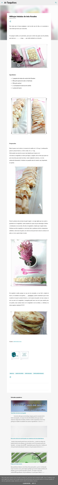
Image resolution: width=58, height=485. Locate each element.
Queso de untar (19, 373)
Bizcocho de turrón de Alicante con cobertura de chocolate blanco (27, 438)
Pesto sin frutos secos (16, 464)
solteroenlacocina (17, 341)
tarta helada (28, 373)
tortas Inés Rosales (38, 373)
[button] (10, 21)
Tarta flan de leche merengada (18, 413)
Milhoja (12, 373)
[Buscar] (18, 2)
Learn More (26, 483)
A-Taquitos (10, 2)
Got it (34, 483)
